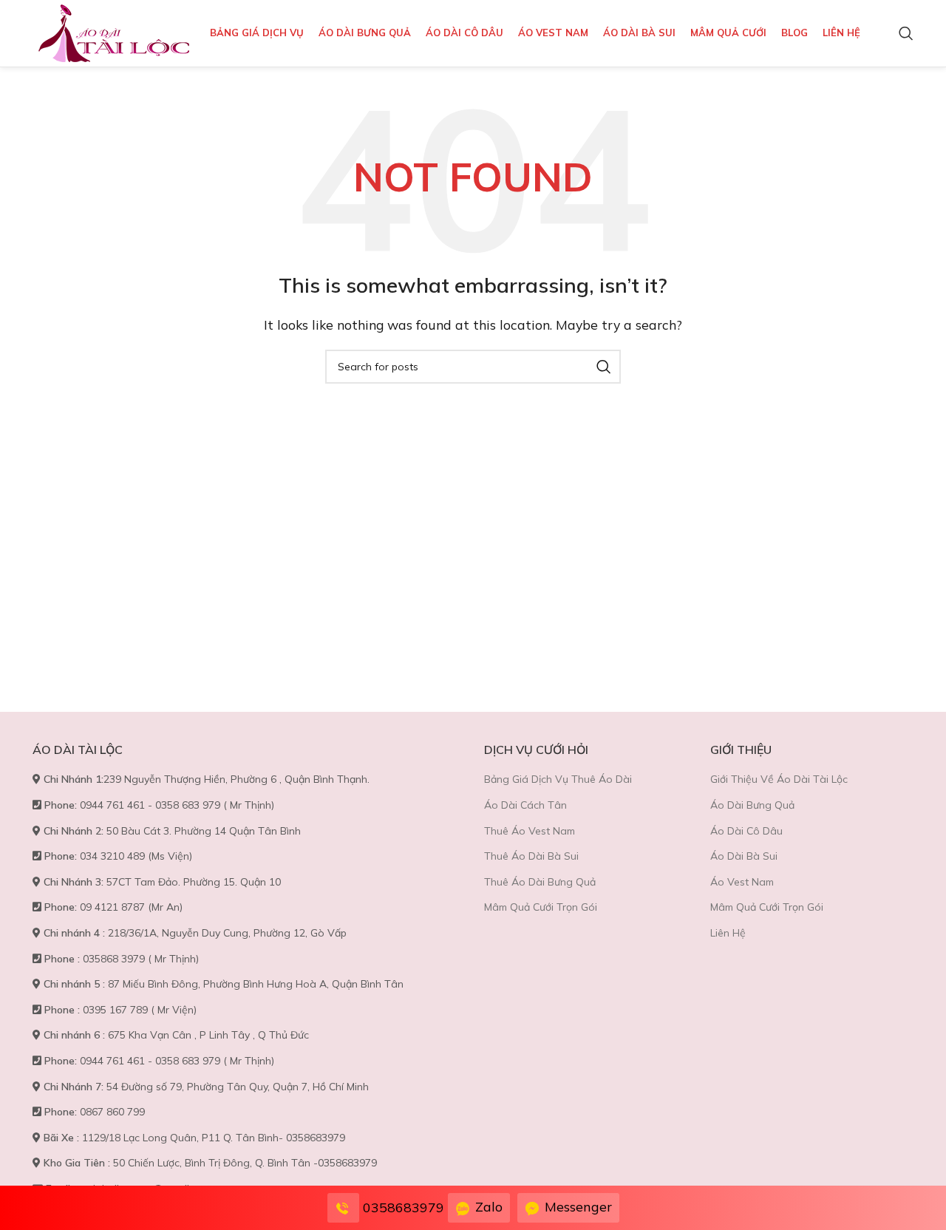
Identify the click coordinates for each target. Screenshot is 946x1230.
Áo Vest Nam (742, 881)
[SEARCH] (604, 367)
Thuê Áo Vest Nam (529, 830)
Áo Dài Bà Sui (743, 856)
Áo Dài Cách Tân (525, 805)
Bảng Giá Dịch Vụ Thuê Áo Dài (558, 779)
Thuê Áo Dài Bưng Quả (540, 881)
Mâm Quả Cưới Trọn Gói (540, 907)
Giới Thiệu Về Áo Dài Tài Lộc (779, 779)
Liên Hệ (728, 933)
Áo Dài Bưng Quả (752, 805)
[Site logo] (114, 31)
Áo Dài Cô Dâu (746, 830)
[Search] (906, 33)
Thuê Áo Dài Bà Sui (531, 856)
